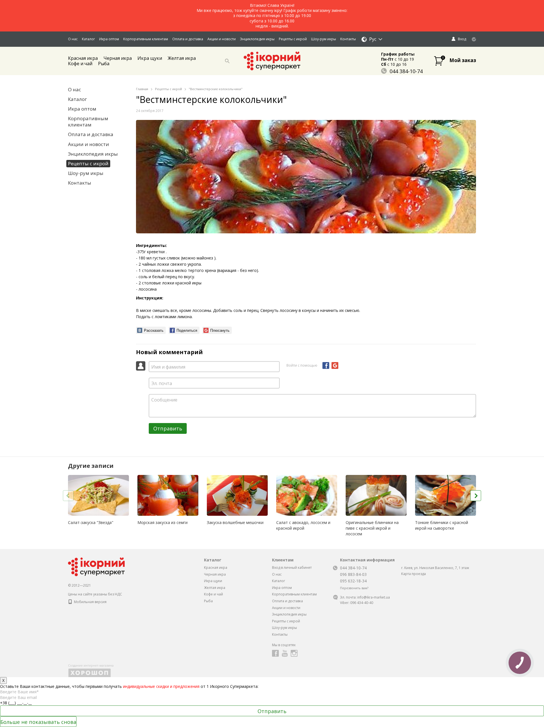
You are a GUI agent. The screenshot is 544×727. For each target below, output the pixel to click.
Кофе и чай (80, 63)
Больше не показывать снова (38, 721)
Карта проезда (413, 573)
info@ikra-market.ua (373, 597)
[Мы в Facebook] (275, 653)
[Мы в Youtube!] (284, 653)
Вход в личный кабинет (292, 567)
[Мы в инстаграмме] (294, 653)
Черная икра (117, 58)
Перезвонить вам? (354, 588)
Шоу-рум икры (323, 39)
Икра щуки (149, 58)
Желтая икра (182, 58)
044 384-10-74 (406, 71)
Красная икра (215, 567)
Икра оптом (109, 39)
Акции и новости (221, 39)
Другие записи (91, 466)
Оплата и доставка (187, 39)
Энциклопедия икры (257, 39)
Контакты (348, 39)
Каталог (88, 39)
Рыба (103, 63)
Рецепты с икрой (293, 39)
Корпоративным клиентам (145, 39)
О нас (73, 39)
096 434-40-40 (361, 602)
